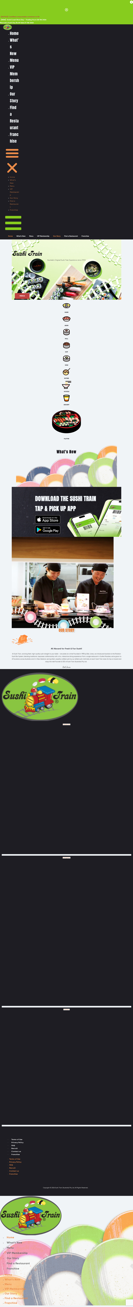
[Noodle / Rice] (66, 385)
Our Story (14, 198)
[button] (12, 161)
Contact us (14, 1171)
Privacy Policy (17, 1142)
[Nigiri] (66, 305)
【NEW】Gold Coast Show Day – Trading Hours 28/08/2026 (23, 20)
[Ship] (66, 345)
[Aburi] (66, 319)
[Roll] (66, 332)
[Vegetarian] (66, 358)
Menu (14, 60)
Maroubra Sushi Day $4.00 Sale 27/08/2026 (17, 23)
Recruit (12, 1168)
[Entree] (66, 371)
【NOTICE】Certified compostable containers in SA (19, 17)
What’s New (14, 1242)
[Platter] (66, 421)
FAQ (11, 1165)
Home (14, 33)
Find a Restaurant (14, 204)
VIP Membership (14, 192)
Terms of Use (16, 1139)
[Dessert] (66, 398)
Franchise (14, 210)
